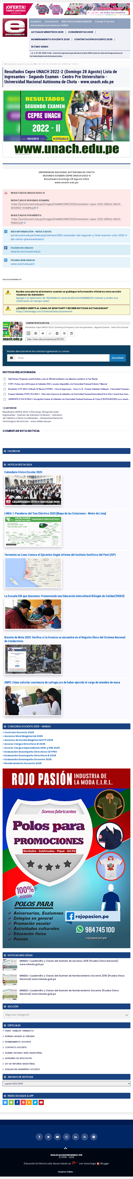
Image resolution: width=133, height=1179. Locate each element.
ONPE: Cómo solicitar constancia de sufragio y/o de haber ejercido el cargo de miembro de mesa (62, 682)
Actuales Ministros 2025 (47, 32)
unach (75, 64)
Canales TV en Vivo (104, 21)
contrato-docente (16, 1047)
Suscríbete (35, 21)
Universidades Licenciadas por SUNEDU (49, 25)
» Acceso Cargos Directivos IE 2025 (24, 744)
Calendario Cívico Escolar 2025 (23, 472)
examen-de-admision (60, 64)
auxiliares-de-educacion (18, 1058)
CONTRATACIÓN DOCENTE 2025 (93, 39)
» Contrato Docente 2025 (18, 732)
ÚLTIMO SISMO (39, 46)
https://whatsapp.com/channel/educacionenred (44, 311)
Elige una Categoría (17, 1014)
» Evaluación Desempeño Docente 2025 (27, 759)
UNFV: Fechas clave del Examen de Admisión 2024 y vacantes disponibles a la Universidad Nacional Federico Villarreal (57, 384)
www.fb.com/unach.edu (24, 251)
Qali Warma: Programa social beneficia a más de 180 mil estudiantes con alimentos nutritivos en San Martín (53, 379)
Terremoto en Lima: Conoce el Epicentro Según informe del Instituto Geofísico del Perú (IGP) (60, 554)
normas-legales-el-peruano (20, 1036)
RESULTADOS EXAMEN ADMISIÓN (77, 21)
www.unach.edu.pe (21, 264)
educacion (43, 64)
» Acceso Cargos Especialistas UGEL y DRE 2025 (31, 747)
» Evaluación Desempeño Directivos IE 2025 (29, 755)
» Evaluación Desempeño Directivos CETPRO (30, 751)
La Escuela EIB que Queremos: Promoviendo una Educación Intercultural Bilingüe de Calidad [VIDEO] (64, 596)
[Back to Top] (65, 1148)
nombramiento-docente (18, 1041)
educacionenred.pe (12, 279)
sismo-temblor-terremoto (19, 1030)
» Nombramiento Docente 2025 (22, 763)
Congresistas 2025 (80, 32)
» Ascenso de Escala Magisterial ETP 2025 (28, 740)
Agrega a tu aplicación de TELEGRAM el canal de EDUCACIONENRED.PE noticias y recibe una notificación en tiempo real (67, 299)
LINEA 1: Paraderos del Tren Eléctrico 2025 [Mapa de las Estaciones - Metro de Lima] (55, 513)
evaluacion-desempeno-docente (22, 1069)
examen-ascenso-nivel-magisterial (23, 1052)
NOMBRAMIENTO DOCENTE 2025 (50, 39)
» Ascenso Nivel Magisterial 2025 (23, 736)
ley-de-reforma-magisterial (20, 1063)
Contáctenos (51, 21)
